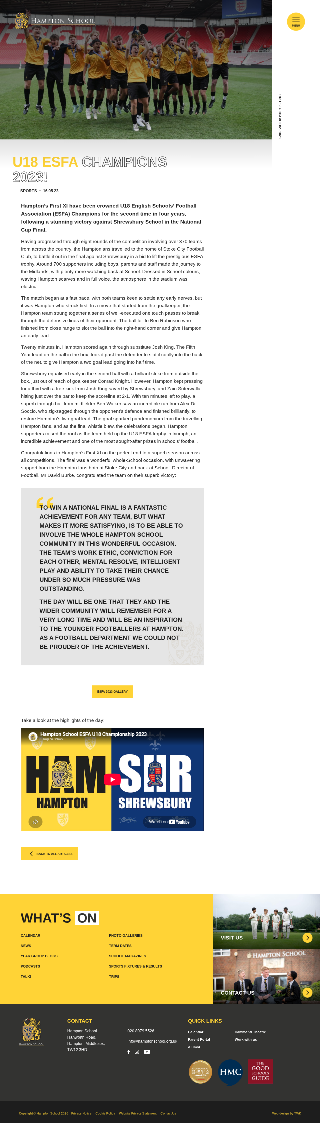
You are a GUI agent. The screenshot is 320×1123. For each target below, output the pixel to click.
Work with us (246, 1039)
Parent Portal (199, 1039)
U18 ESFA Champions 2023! (280, 116)
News (26, 946)
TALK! (26, 977)
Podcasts (30, 966)
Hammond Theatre (250, 1032)
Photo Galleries (125, 935)
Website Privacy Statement (138, 1113)
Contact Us (168, 1113)
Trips (114, 977)
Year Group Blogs (39, 956)
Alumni (194, 1047)
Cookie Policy (105, 1113)
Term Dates (120, 946)
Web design (280, 1113)
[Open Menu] (296, 20)
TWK (297, 1113)
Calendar (30, 935)
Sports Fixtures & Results (135, 966)
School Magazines (127, 956)
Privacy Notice (81, 1113)
